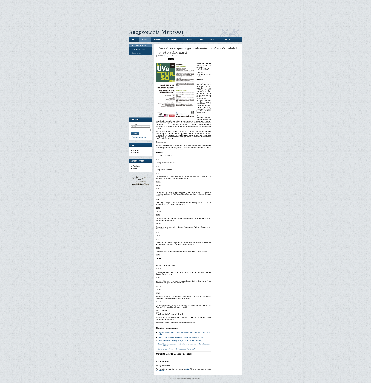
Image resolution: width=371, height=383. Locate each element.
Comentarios (136, 53)
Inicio (134, 39)
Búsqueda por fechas (138, 137)
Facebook (136, 166)
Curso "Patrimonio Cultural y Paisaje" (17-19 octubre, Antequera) (180, 340)
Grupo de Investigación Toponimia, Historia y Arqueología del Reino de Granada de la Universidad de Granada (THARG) (140, 180)
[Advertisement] (185, 13)
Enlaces (213, 39)
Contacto (226, 39)
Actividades (172, 39)
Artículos (158, 39)
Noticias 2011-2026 (139, 45)
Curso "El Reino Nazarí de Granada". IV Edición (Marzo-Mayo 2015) (181, 337)
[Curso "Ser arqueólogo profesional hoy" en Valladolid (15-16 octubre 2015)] (175, 90)
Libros (201, 39)
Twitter (135, 168)
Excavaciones (188, 39)
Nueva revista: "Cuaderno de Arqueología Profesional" (176, 349)
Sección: (134, 124)
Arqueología (156, 32)
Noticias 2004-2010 (138, 49)
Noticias (145, 39)
